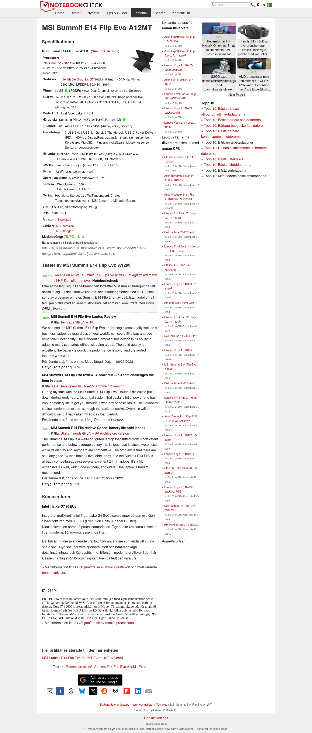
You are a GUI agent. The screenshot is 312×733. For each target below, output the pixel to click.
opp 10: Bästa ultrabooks (224, 159)
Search (160, 12)
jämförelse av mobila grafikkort (107, 567)
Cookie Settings (156, 717)
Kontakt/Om (181, 12)
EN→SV (86, 322)
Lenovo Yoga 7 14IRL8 (178, 350)
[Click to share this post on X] (93, 691)
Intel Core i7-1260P (56, 63)
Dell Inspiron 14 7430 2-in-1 (181, 336)
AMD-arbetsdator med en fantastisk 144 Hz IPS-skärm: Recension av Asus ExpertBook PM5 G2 (254, 83)
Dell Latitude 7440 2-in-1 (179, 232)
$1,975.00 (64, 219)
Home (59, 12)
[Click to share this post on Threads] (71, 691)
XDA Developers (64, 386)
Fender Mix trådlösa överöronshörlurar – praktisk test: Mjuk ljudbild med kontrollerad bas (254, 47)
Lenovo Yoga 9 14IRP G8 (179, 454)
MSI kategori (64, 231)
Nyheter (93, 12)
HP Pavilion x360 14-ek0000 (181, 525)
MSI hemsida (65, 225)
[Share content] (50, 691)
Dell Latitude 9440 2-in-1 (179, 383)
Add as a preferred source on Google (104, 679)
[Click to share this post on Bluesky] (82, 691)
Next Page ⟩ (237, 94)
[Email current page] (149, 691)
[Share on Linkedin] (138, 691)
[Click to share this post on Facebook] (60, 691)
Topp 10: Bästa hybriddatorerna (227, 164)
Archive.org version (109, 386)
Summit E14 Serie (105, 51)
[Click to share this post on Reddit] (104, 691)
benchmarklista (53, 572)
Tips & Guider (116, 12)
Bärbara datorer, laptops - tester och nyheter (126, 704)
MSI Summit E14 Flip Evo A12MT (67, 657)
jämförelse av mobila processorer (109, 622)
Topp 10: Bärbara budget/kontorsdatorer (234, 125)
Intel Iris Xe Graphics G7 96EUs (82, 79)
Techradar (68, 322)
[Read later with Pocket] (115, 691)
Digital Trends (71, 433)
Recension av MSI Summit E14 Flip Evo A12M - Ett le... (107, 666)
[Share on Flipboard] (126, 691)
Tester (75, 12)
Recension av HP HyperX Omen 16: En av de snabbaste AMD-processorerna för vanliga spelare (218, 47)
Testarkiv (141, 12)
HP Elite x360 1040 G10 (179, 303)
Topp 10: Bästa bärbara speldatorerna (232, 119)
